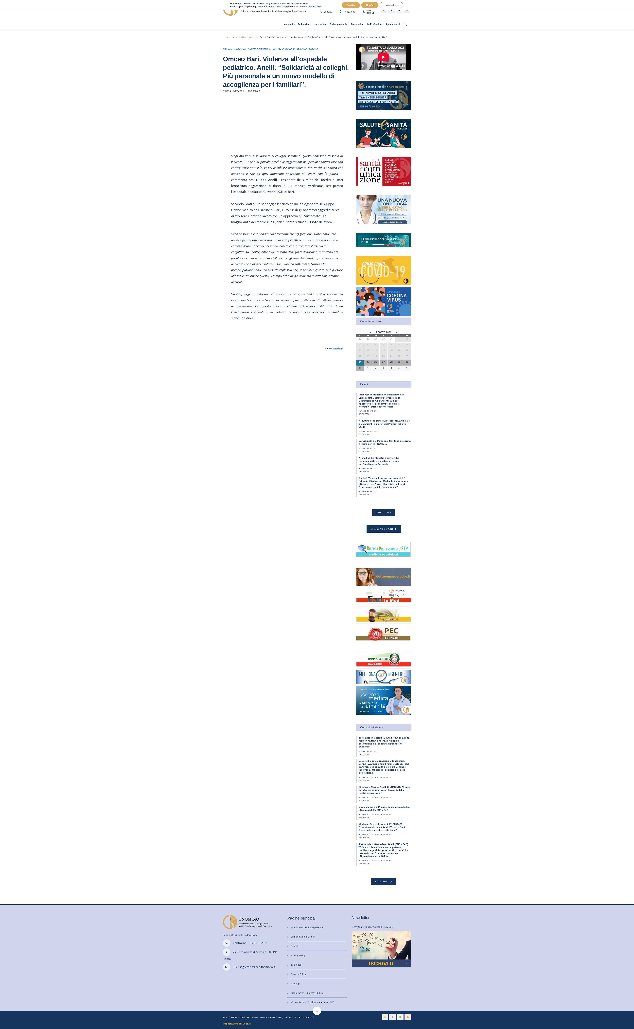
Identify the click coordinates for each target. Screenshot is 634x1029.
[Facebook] (392, 1017)
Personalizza (391, 5)
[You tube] (408, 1017)
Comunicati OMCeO (259, 48)
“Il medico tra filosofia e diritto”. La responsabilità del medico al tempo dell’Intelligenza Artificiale (379, 461)
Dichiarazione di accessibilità (307, 992)
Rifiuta (369, 5)
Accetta (351, 5)
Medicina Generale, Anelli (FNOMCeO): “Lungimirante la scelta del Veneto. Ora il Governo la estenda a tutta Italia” (382, 827)
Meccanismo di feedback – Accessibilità (312, 1002)
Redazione (349, 11)
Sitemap (295, 983)
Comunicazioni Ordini (303, 936)
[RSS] (385, 1017)
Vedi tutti (382, 512)
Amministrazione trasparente (307, 927)
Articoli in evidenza (245, 37)
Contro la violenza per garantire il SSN (295, 48)
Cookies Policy (298, 974)
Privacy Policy (298, 955)
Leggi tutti (382, 881)
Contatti (328, 11)
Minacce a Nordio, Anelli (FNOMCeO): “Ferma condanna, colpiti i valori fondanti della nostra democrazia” (384, 790)
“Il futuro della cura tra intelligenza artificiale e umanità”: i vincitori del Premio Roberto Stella (384, 423)
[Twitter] (400, 1017)
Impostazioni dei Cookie (237, 1023)
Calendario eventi (382, 529)
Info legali (296, 964)
